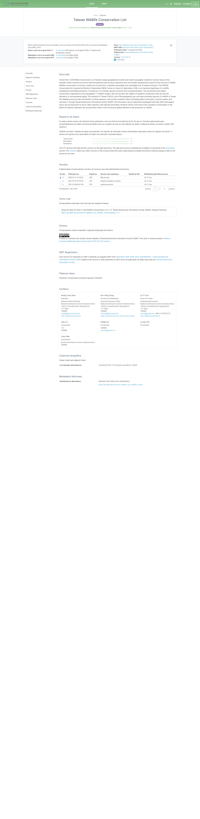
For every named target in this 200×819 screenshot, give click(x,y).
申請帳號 (187, 4)
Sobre (104, 4)
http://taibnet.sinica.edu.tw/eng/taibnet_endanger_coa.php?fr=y (142, 45)
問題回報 (177, 4)
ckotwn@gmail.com (108, 330)
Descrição (29, 73)
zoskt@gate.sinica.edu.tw (70, 313)
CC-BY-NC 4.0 (126, 57)
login (195, 4)
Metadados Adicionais (34, 111)
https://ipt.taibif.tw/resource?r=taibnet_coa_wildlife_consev (121, 385)
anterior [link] (148, 189)
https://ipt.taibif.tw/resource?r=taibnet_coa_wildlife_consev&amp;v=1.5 (90, 213)
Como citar (30, 86)
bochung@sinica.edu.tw (109, 313)
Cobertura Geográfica (33, 107)
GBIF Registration (32, 94)
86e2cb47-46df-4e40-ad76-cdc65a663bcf (138, 47)
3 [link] (164, 189)
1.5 (63, 184)
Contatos (29, 102)
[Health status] (167, 4)
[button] (171, 4)
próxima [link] (172, 189)
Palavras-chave (31, 98)
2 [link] (159, 189)
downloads (170, 148)
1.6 (63, 181)
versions (73, 151)
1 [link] (155, 189)
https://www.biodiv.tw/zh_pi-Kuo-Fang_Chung (117, 316)
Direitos (28, 90)
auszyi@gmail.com (147, 313)
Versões (29, 82)
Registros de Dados (33, 77)
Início (92, 4)
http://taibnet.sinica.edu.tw (71, 316)
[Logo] (15, 4)
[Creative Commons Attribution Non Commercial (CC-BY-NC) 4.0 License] (65, 235)
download (61, 50)
